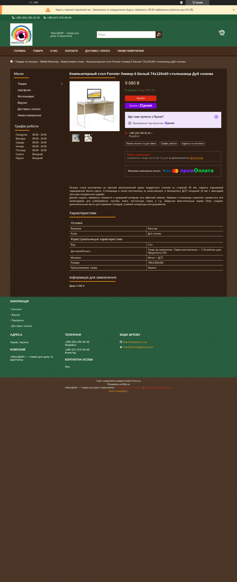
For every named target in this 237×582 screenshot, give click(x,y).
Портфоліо (18, 320)
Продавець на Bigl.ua (118, 384)
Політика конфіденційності (158, 387)
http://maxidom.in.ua (135, 342)
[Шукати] (159, 34)
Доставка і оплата (97, 51)
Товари (38, 51)
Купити (141, 98)
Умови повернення (130, 51)
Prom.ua (136, 381)
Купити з (134, 105)
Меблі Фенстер (49, 61)
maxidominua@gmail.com (138, 347)
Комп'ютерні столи (72, 61)
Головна (20, 51)
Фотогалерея (26, 96)
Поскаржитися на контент (128, 387)
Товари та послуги (26, 61)
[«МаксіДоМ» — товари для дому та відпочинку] (28, 34)
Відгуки (22, 102)
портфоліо (24, 90)
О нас (54, 51)
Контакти (71, 51)
